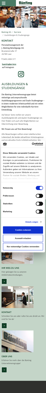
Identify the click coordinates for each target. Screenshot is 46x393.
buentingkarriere (9, 64)
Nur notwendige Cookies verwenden (23, 246)
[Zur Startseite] (31, 3)
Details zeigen (31, 222)
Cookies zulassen (23, 230)
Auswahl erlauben (23, 238)
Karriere (17, 32)
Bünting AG (6, 32)
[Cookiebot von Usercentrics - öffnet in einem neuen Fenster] (32, 144)
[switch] (39, 196)
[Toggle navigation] (3, 3)
